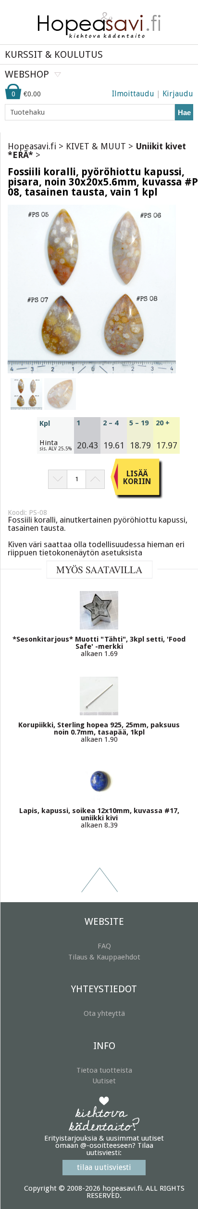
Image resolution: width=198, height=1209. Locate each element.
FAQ (104, 946)
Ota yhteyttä (104, 1013)
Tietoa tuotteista (104, 1070)
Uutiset (104, 1081)
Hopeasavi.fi (32, 146)
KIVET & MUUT (96, 146)
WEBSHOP (27, 74)
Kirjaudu (177, 93)
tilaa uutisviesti (104, 1167)
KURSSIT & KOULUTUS (54, 54)
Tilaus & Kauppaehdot (104, 957)
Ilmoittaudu (133, 93)
